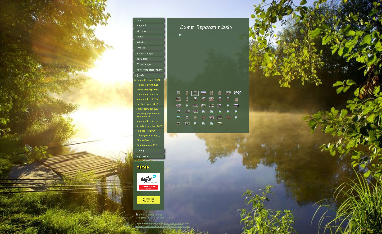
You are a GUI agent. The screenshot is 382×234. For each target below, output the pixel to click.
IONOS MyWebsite (173, 223)
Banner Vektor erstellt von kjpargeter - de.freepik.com (163, 226)
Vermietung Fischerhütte (149, 200)
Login (243, 215)
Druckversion (145, 215)
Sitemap (158, 215)
